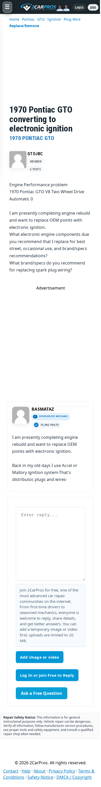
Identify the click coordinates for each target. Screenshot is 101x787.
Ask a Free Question (41, 693)
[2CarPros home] (42, 7)
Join (93, 7)
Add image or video (39, 657)
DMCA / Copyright (74, 777)
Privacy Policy (62, 771)
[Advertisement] (50, 70)
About (40, 771)
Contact (10, 771)
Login (79, 7)
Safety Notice (40, 777)
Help (26, 771)
